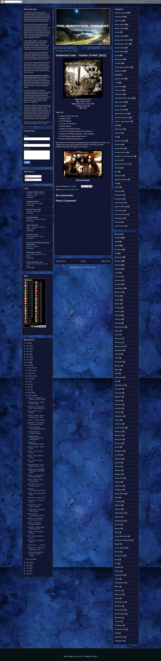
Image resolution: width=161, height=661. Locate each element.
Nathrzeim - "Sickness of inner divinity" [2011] (35, 519)
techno (117, 133)
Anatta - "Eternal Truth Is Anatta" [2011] (35, 480)
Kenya (117, 571)
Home (83, 261)
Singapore (119, 451)
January (30, 559)
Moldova (118, 435)
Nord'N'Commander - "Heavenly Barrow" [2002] (36, 428)
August (30, 379)
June (29, 384)
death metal (119, 51)
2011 (28, 568)
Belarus (118, 292)
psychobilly (119, 148)
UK (116, 253)
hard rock (118, 106)
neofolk (118, 63)
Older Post (105, 261)
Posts (29, 176)
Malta (117, 587)
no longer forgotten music (35, 192)
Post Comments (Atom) (88, 267)
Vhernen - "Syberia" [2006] (35, 420)
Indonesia (119, 416)
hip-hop (118, 160)
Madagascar (119, 583)
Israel (117, 335)
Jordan (117, 567)
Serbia (117, 447)
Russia (117, 238)
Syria (117, 497)
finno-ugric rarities (122, 67)
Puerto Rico (119, 610)
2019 (28, 351)
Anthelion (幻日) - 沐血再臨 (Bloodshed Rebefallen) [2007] (36, 470)
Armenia (118, 319)
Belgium (118, 397)
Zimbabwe (119, 641)
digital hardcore (121, 179)
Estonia (118, 412)
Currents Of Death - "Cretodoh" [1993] (34, 432)
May (29, 387)
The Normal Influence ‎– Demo (34, 236)
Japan (117, 300)
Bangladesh (119, 521)
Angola (117, 517)
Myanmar (118, 594)
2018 (28, 354)
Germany (118, 257)
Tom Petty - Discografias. (33, 211)
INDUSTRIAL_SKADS (33, 252)
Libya (117, 579)
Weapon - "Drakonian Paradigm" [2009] (34, 523)
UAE (116, 633)
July (29, 381)
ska (116, 183)
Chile (117, 358)
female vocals (120, 13)
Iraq (116, 563)
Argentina (119, 350)
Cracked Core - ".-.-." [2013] (36, 545)
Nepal (117, 370)
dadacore (118, 176)
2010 (28, 571)
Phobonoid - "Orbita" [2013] (36, 498)
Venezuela (74, 189)
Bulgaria (118, 474)
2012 (28, 565)
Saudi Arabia (120, 614)
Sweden (118, 261)
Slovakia (118, 618)
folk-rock (118, 90)
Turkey (117, 308)
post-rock (118, 86)
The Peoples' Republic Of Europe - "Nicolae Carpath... (35, 554)
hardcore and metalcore (124, 156)
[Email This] (82, 186)
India (117, 559)
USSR (117, 245)
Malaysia (118, 431)
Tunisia (118, 455)
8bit (116, 172)
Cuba (117, 532)
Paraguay (118, 490)
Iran (116, 381)
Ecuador (118, 408)
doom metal (119, 48)
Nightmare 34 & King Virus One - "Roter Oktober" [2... (36, 407)
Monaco (118, 590)
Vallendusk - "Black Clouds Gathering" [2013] (36, 528)
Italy (116, 273)
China (117, 296)
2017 (28, 357)
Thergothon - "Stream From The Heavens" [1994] (36, 423)
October (30, 373)
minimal (118, 168)
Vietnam (118, 509)
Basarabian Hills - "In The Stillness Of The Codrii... (36, 465)
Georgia (118, 323)
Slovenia (118, 342)
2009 (28, 574)
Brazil (117, 331)
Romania (118, 338)
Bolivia (117, 524)
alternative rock (121, 113)
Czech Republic (121, 536)
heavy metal (119, 28)
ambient (118, 21)
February (31, 395)
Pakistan (118, 606)
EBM (116, 75)
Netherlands (119, 327)
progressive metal (122, 40)
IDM (116, 125)
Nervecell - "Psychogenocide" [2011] (36, 489)
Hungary (118, 249)
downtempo (119, 203)
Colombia (118, 362)
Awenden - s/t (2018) (32, 246)
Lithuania (118, 486)
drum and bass (121, 214)
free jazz (118, 191)
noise (117, 32)
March (30, 392)
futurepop (119, 195)
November (31, 370)
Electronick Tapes (32, 235)
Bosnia (117, 528)
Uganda (118, 505)
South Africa (120, 494)
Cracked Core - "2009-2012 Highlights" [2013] (36, 548)
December (31, 368)
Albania (118, 463)
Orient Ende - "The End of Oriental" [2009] (35, 485)
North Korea (119, 602)
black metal (119, 24)
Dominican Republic (123, 540)
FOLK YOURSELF (32, 225)
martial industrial (121, 117)
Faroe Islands (120, 548)
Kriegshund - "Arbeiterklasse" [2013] (35, 443)
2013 (28, 563)
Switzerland (119, 346)
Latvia (117, 420)
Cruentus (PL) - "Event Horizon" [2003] (34, 505)
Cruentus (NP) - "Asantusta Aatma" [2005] (36, 510)
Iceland (118, 482)
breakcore (119, 199)
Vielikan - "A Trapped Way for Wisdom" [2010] (35, 476)
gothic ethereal (121, 206)
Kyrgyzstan (119, 575)
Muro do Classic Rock (33, 209)
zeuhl (117, 187)
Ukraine (118, 280)
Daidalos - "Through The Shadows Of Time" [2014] (36, 398)
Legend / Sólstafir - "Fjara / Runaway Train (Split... (35, 416)
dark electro (66, 189)
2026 (28, 343)
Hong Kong (119, 556)
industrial (118, 17)
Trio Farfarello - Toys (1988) (34, 203)
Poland (117, 315)
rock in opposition (122, 121)
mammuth (79, 656)
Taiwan (117, 621)
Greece (117, 311)
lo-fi (116, 83)
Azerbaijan (119, 288)
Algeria (117, 466)
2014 (28, 365)
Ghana (117, 552)
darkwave (118, 71)
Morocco (118, 443)
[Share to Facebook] (89, 186)
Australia (118, 393)
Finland (118, 265)
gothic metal (120, 36)
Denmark (118, 404)
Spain (117, 304)
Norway (118, 269)
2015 (28, 362)
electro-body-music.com (34, 262)
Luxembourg (120, 428)
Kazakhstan (119, 385)
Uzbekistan (119, 637)
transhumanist (120, 152)
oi (115, 137)
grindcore (118, 129)
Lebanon (118, 424)
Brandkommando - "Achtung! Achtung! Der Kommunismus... (35, 438)
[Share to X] (86, 186)
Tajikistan (118, 625)
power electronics (122, 164)
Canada (118, 284)
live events (119, 210)
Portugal (118, 389)
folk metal (119, 59)
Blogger (94, 656)
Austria (117, 354)
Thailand (118, 501)
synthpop (118, 94)
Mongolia (118, 439)
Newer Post (61, 261)
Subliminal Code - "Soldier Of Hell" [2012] (81, 55)
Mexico (117, 366)
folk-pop (118, 144)
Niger (117, 598)
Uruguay (118, 459)
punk (117, 55)
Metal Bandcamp (32, 217)
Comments (30, 180)
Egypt (117, 544)
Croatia (117, 401)
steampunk (119, 218)
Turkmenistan (120, 629)
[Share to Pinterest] (91, 186)
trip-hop (118, 222)
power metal (119, 110)
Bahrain (118, 470)
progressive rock (121, 44)
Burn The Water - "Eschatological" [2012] (35, 514)
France (117, 276)
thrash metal (120, 141)
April (29, 390)
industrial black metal (123, 98)
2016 (28, 360)
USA (116, 242)
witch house (120, 226)
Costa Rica (119, 478)
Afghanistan (120, 513)
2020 (28, 349)
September (31, 376)
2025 (28, 346)
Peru (116, 373)
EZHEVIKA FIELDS (32, 201)
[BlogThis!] (84, 186)
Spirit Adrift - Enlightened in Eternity (36, 219)
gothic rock (119, 79)
